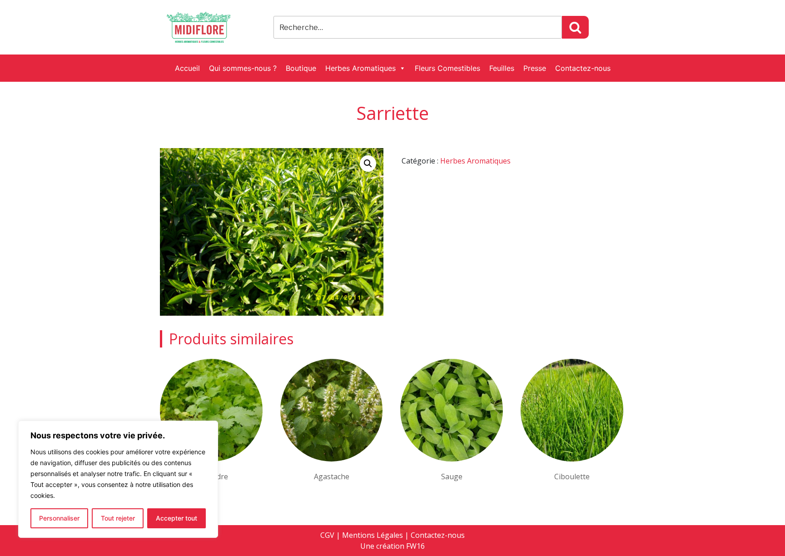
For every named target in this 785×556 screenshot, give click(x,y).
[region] (118, 479)
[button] (368, 163)
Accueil (187, 68)
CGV (327, 535)
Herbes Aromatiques (360, 68)
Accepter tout (176, 518)
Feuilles (501, 68)
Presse (534, 68)
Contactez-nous (583, 68)
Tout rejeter (118, 518)
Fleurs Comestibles (447, 68)
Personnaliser (59, 518)
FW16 (415, 546)
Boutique (301, 68)
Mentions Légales (372, 535)
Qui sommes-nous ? (243, 68)
